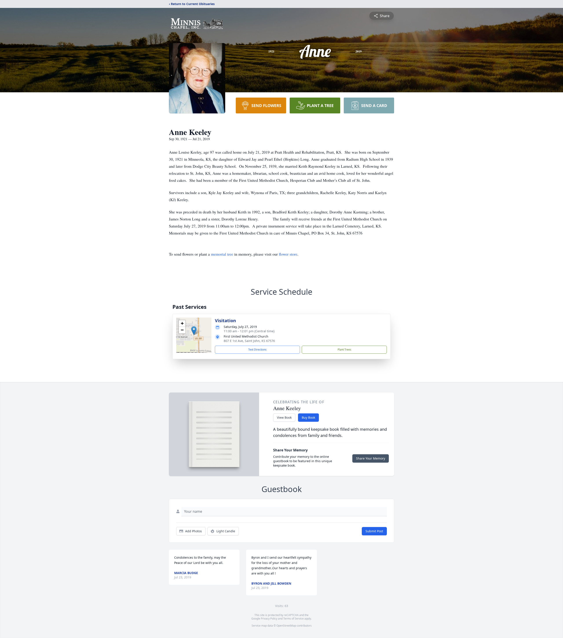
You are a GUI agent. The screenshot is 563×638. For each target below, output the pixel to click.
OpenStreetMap (286, 625)
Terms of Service (293, 618)
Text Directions (257, 349)
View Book (284, 417)
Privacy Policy (269, 618)
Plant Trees (344, 349)
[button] (194, 330)
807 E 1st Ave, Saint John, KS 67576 (249, 341)
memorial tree (222, 254)
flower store (288, 254)
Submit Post (374, 531)
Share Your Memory (370, 458)
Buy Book (308, 417)
